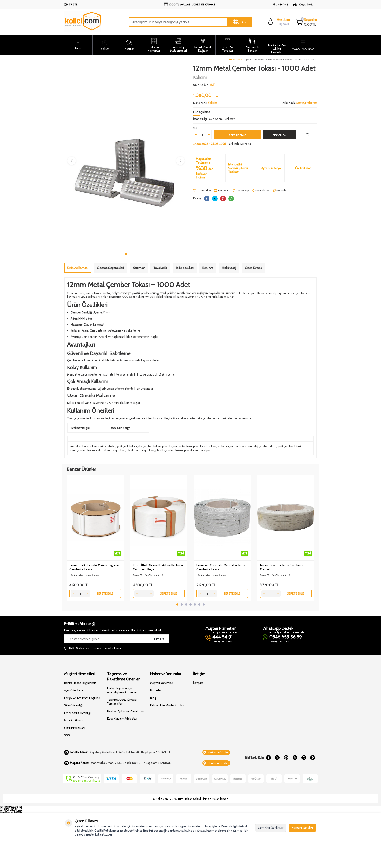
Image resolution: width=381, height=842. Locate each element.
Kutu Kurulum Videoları (122, 719)
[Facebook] (268, 757)
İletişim (198, 683)
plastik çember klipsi (197, 450)
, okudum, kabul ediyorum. (96, 647)
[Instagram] (303, 757)
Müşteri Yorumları (161, 683)
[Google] (312, 757)
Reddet (148, 831)
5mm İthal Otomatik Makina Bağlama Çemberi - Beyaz (94, 567)
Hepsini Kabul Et (302, 828)
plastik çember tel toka (177, 446)
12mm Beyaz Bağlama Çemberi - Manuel (281, 567)
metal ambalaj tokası (83, 446)
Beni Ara (207, 268)
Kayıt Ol (159, 639)
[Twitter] (277, 757)
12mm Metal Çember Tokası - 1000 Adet (292, 59)
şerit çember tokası (82, 450)
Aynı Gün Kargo (74, 690)
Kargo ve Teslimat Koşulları (82, 698)
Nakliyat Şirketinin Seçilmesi (125, 711)
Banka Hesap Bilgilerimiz (80, 683)
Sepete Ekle (237, 135)
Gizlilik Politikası (74, 728)
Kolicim (200, 77)
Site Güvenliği (73, 705)
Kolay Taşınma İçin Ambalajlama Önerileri (122, 690)
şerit (101, 446)
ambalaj (110, 446)
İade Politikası (73, 720)
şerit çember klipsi (289, 446)
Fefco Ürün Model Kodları (167, 705)
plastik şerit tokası (204, 446)
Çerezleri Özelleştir (270, 828)
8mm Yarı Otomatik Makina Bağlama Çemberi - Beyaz (220, 567)
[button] (126, 254)
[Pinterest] (286, 757)
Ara (244, 22)
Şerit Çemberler (255, 59)
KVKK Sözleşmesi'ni (80, 647)
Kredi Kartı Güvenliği (77, 713)
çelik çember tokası (148, 446)
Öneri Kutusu (253, 268)
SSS (67, 735)
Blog (153, 698)
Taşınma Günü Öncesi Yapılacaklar (122, 702)
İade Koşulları (185, 268)
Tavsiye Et (223, 190)
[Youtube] (294, 757)
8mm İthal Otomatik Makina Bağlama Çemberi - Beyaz (158, 567)
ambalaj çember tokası (232, 446)
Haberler (155, 690)
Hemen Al (279, 135)
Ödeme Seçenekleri (110, 268)
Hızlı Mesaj (229, 268)
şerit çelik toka (126, 446)
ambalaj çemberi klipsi (262, 446)
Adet (195, 127)
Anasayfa (236, 59)
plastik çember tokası (169, 450)
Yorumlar (139, 268)
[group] (126, 157)
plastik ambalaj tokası (140, 450)
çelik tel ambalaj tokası (110, 450)
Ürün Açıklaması (77, 268)
